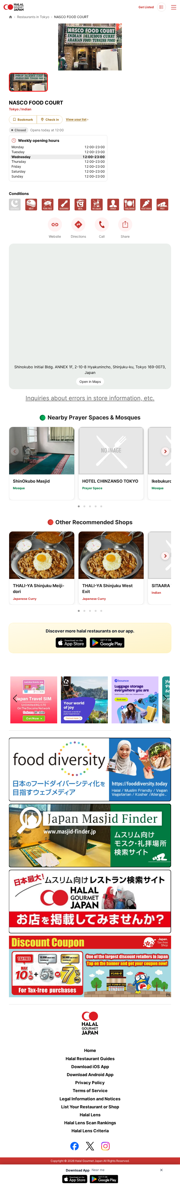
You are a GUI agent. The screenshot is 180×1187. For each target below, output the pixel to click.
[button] (102, 224)
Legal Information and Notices (90, 1098)
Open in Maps (90, 382)
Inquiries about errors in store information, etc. (90, 398)
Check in (52, 119)
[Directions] (78, 224)
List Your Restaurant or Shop (90, 1106)
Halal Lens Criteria (90, 1130)
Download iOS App (90, 1066)
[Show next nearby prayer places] (165, 451)
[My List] (161, 7)
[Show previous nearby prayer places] (15, 451)
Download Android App (90, 1074)
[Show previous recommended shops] (15, 556)
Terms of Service (90, 1090)
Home (90, 1050)
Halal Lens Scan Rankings (90, 1122)
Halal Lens (90, 1114)
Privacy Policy (90, 1082)
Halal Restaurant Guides (90, 1058)
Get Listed (146, 7)
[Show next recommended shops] (165, 556)
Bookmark (25, 119)
